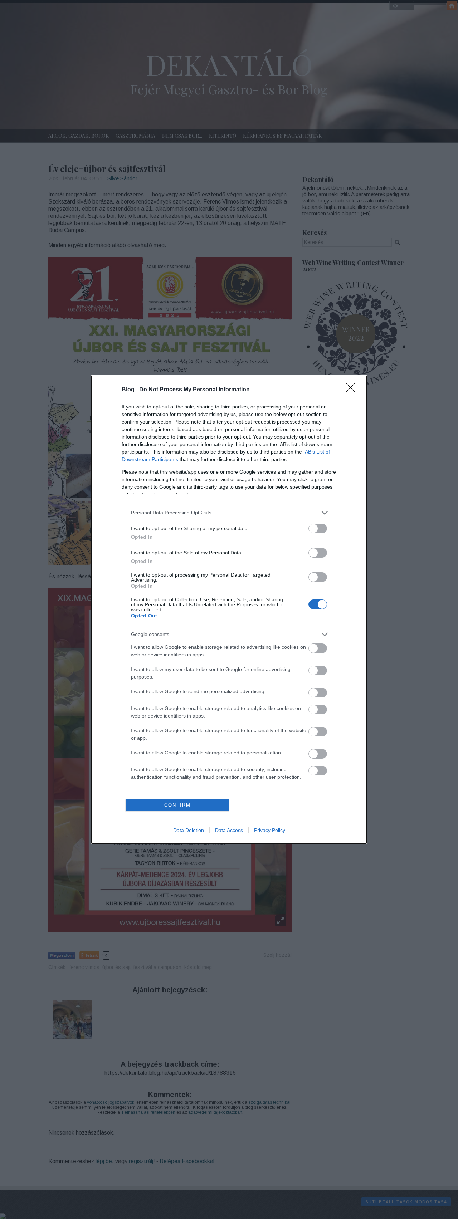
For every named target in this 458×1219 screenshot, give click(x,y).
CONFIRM (177, 805)
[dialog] (229, 609)
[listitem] (229, 513)
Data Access (229, 830)
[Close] (353, 390)
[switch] (317, 528)
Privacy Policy (269, 830)
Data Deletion (188, 830)
